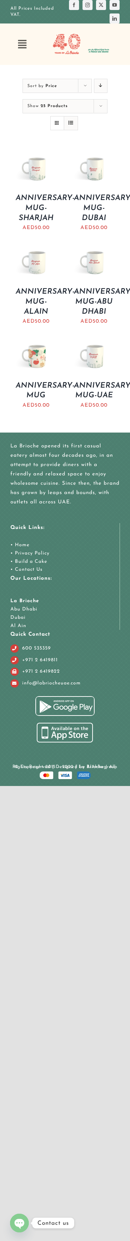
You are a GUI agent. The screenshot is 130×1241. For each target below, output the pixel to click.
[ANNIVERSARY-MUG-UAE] (94, 342)
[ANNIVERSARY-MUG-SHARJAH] (36, 155)
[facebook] (74, 5)
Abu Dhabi (23, 609)
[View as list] (71, 123)
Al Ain (18, 625)
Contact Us (28, 569)
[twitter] (101, 5)
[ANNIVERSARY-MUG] (36, 342)
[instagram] (88, 5)
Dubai (18, 617)
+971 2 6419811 (40, 660)
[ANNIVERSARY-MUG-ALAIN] (36, 249)
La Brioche (24, 601)
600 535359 (36, 648)
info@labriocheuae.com (51, 683)
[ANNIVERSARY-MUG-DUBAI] (94, 155)
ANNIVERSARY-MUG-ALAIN (45, 301)
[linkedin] (115, 18)
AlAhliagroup (102, 767)
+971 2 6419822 (41, 671)
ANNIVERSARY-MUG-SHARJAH (45, 208)
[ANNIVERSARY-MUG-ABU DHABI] (94, 249)
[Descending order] (100, 86)
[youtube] (115, 5)
